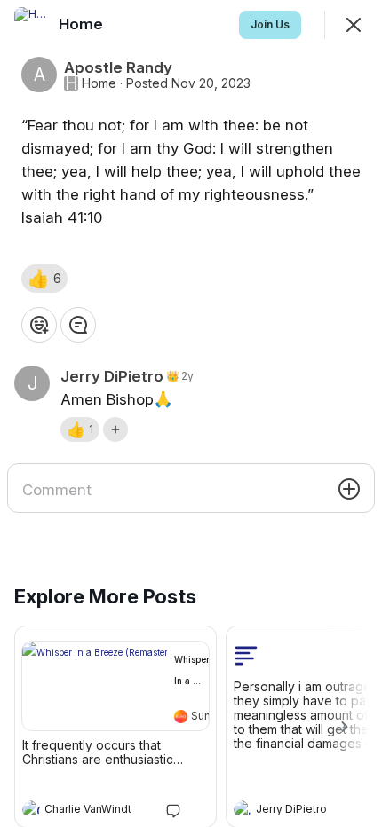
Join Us (270, 24)
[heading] (97, 811)
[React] (39, 325)
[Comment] (78, 325)
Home (99, 83)
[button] (44, 278)
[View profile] (31, 809)
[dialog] (191, 413)
